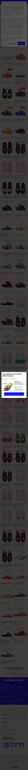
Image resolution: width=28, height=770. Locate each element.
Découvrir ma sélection (13, 394)
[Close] (26, 372)
